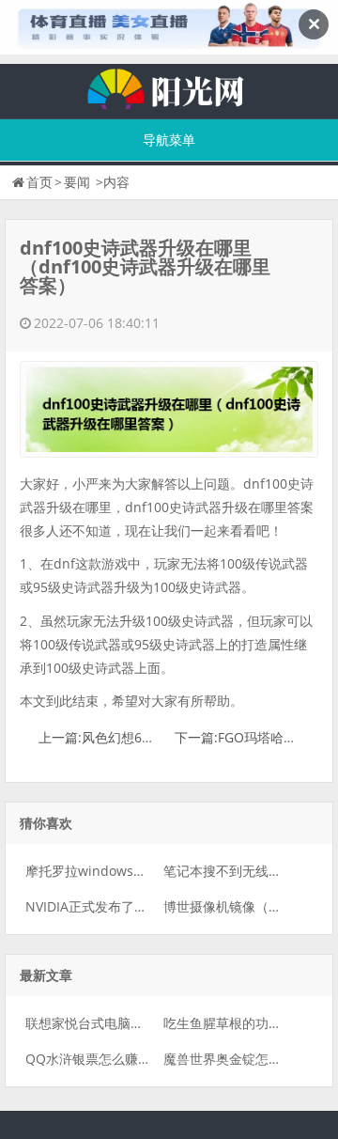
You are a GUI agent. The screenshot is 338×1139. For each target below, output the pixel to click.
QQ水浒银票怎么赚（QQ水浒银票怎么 (138, 1059)
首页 (39, 182)
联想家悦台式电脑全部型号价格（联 (130, 1023)
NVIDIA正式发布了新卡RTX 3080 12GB (139, 906)
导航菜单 (169, 139)
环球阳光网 (169, 86)
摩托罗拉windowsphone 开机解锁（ (134, 871)
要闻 (77, 182)
